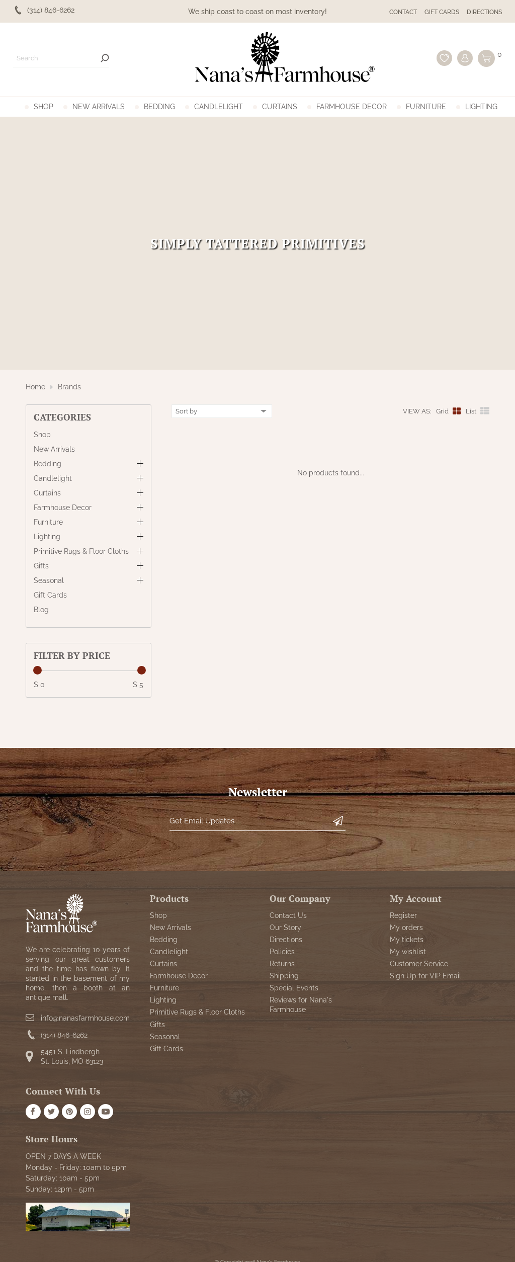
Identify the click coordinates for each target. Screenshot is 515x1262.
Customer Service (419, 964)
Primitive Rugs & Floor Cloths (81, 551)
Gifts (41, 566)
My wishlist (408, 952)
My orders (406, 927)
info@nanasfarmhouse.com (85, 1018)
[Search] (105, 58)
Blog (41, 610)
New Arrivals (98, 107)
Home (35, 387)
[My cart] (486, 58)
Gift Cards (441, 12)
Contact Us (288, 915)
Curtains (279, 107)
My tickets (406, 940)
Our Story (285, 927)
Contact (403, 12)
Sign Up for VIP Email (425, 976)
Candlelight (218, 107)
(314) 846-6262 (64, 1035)
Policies (282, 952)
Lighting (481, 107)
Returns (282, 964)
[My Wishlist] (444, 58)
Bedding (159, 107)
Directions (484, 12)
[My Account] (465, 58)
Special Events (294, 988)
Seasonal (49, 580)
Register (403, 915)
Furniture (426, 107)
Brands (69, 387)
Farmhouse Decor (351, 107)
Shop (43, 107)
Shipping (284, 976)
